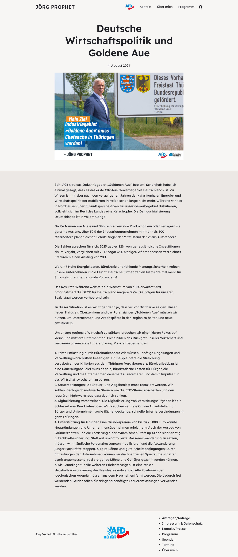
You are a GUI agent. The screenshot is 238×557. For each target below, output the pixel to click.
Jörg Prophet (55, 7)
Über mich (170, 550)
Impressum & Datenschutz (182, 523)
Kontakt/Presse (174, 529)
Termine (168, 545)
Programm (170, 534)
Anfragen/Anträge (176, 518)
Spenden (168, 539)
